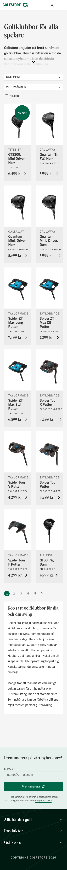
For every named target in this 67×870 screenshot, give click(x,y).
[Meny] (62, 5)
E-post (9, 768)
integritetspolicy (43, 800)
